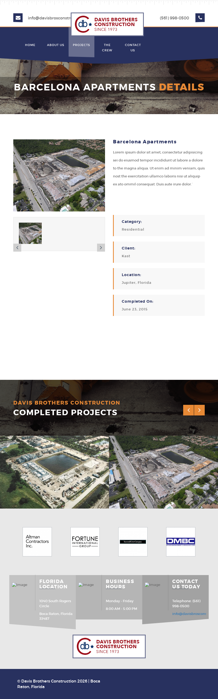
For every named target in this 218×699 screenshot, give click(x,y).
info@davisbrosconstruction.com (60, 17)
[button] (17, 248)
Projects (81, 45)
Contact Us (133, 47)
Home (30, 45)
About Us (55, 45)
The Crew (107, 47)
